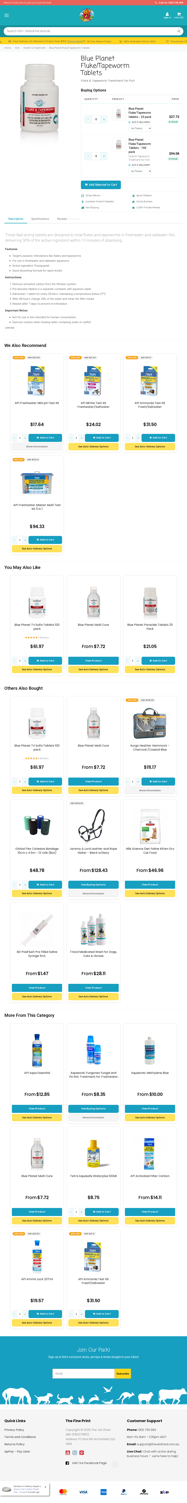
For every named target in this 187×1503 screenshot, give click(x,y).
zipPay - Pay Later (17, 1451)
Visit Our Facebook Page (89, 1463)
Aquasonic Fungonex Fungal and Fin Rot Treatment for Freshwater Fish (93, 1075)
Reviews (62, 218)
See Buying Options (93, 884)
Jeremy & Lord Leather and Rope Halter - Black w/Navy (93, 851)
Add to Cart (47, 437)
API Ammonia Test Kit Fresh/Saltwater (150, 405)
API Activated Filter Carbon (149, 1176)
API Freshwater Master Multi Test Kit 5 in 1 (37, 507)
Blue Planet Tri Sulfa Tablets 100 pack (37, 627)
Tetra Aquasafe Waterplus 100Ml (93, 1176)
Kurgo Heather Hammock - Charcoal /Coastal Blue (149, 748)
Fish (17, 47)
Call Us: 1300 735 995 (170, 2)
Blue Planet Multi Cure (93, 625)
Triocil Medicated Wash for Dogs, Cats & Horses (93, 954)
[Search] (179, 31)
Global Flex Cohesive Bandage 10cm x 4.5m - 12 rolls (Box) (37, 851)
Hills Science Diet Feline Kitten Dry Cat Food (150, 851)
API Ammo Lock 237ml (37, 1279)
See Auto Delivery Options (93, 669)
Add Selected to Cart (102, 184)
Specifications (40, 218)
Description (15, 218)
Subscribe (123, 1373)
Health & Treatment (34, 47)
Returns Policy (14, 1444)
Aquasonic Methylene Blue (150, 1073)
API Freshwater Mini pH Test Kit (37, 403)
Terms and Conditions (20, 1437)
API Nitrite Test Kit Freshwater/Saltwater (93, 405)
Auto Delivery (140, 122)
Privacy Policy (14, 1430)
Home (7, 47)
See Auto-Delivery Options (93, 446)
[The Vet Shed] (86, 15)
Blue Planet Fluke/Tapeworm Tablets (69, 47)
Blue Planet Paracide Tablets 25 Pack (150, 627)
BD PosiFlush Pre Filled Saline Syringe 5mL (37, 954)
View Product (93, 660)
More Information (37, 446)
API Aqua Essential (37, 1073)
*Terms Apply (75, 41)
